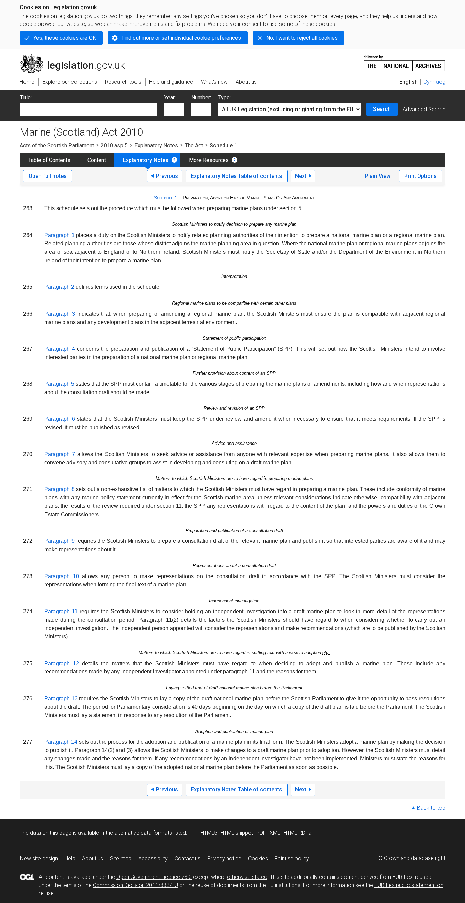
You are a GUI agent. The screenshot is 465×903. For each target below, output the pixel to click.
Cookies (258, 858)
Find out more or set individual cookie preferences (181, 38)
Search (382, 109)
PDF (261, 833)
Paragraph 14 (60, 742)
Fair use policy (292, 858)
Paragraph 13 (61, 698)
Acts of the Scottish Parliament (57, 145)
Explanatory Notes (156, 145)
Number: (201, 97)
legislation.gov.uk (76, 57)
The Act (194, 145)
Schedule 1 (165, 197)
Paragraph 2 (59, 287)
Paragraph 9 (59, 541)
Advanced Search (424, 109)
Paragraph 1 (59, 235)
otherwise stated (247, 877)
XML (275, 833)
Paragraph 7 (59, 454)
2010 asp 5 (114, 145)
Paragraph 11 (61, 611)
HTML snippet (237, 833)
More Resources (209, 160)
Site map (120, 858)
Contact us (188, 858)
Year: (170, 97)
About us (92, 858)
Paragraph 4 (59, 349)
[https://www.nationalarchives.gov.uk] (404, 60)
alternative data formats (143, 833)
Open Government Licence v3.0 (154, 877)
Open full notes (48, 176)
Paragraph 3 (59, 314)
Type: (224, 97)
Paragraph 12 (61, 663)
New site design (39, 858)
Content (96, 160)
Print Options (420, 176)
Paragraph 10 (61, 576)
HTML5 (209, 833)
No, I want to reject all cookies (302, 38)
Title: (26, 97)
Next (300, 176)
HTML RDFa (297, 833)
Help (70, 858)
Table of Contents (49, 160)
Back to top (431, 808)
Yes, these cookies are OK (64, 38)
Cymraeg (434, 82)
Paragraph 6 (59, 419)
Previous (167, 176)
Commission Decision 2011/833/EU (135, 885)
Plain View (377, 176)
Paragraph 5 (59, 384)
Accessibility (153, 858)
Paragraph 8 (59, 489)
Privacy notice (224, 858)
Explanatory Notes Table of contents (236, 176)
